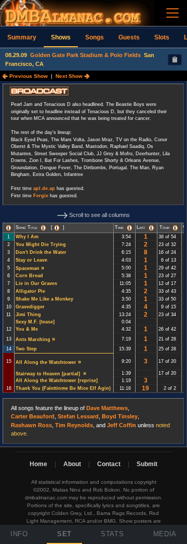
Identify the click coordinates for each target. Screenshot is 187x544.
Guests (129, 37)
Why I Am (27, 236)
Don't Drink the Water (41, 252)
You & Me (27, 329)
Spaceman (27, 268)
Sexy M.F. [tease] (36, 321)
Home (38, 464)
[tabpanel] (93, 264)
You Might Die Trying (41, 244)
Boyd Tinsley (120, 416)
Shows (61, 37)
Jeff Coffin (121, 425)
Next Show (70, 76)
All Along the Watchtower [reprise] (57, 380)
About (72, 464)
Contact (109, 464)
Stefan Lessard (78, 416)
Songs (94, 37)
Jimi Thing (28, 314)
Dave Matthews (107, 408)
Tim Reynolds (74, 425)
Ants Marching (33, 339)
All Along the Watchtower (46, 362)
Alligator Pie (30, 291)
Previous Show (28, 76)
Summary (21, 37)
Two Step (26, 348)
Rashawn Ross (31, 425)
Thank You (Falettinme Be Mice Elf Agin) (63, 388)
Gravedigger (30, 306)
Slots (161, 37)
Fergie (40, 195)
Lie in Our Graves (36, 283)
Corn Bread (29, 275)
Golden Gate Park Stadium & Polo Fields (85, 55)
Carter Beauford (33, 416)
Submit (147, 464)
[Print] (175, 59)
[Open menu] (172, 13)
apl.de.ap (44, 188)
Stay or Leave (31, 260)
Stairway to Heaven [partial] (49, 373)
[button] (8, 228)
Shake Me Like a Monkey (44, 299)
